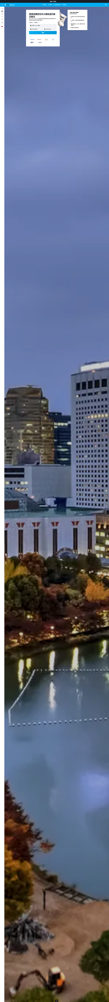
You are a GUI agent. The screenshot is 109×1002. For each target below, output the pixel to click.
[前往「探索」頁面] (2, 19)
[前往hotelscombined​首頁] (9, 4)
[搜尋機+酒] (2, 16)
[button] (107, 1)
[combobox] (34, 22)
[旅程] (2, 23)
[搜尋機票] (2, 8)
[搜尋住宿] (2, 11)
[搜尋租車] (2, 14)
